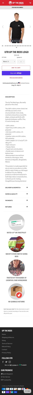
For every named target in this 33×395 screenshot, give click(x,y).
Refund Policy (6, 346)
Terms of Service (7, 343)
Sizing (4, 340)
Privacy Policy (6, 353)
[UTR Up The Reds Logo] (2, 45)
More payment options (16, 78)
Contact (4, 349)
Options (4, 57)
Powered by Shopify (18, 386)
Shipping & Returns (8, 337)
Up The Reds (9, 386)
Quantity (19, 57)
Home (4, 334)
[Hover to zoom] (16, 27)
